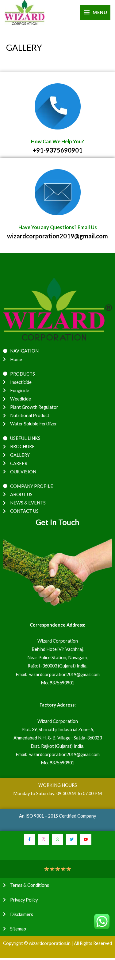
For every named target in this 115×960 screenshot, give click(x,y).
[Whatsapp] (57, 839)
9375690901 (62, 682)
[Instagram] (43, 839)
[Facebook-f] (29, 839)
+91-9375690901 (57, 150)
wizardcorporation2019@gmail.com (57, 236)
